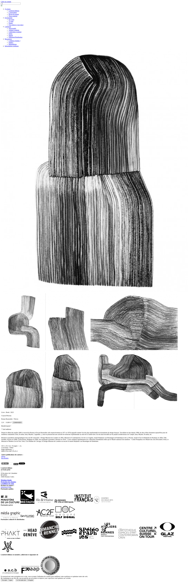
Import (11, 35)
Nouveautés (12, 28)
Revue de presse (14, 14)
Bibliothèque (13, 44)
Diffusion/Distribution (15, 37)
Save (16, 464)
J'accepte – (7, 580)
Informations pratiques (12, 46)
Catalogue (8, 26)
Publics (11, 42)
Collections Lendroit (15, 32)
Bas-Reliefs (4, 458)
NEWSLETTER (6, 487)
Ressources (8, 39)
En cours (11, 19)
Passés (11, 23)
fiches (10, 34)
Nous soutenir (13, 16)
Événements (8, 18)
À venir (11, 21)
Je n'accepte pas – (24, 580)
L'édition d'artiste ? (14, 41)
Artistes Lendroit (14, 30)
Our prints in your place (16, 25)
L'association (13, 12)
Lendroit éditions (14, 11)
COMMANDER (17, 422)
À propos (8, 9)
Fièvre (3, 456)
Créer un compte (6, 1)
